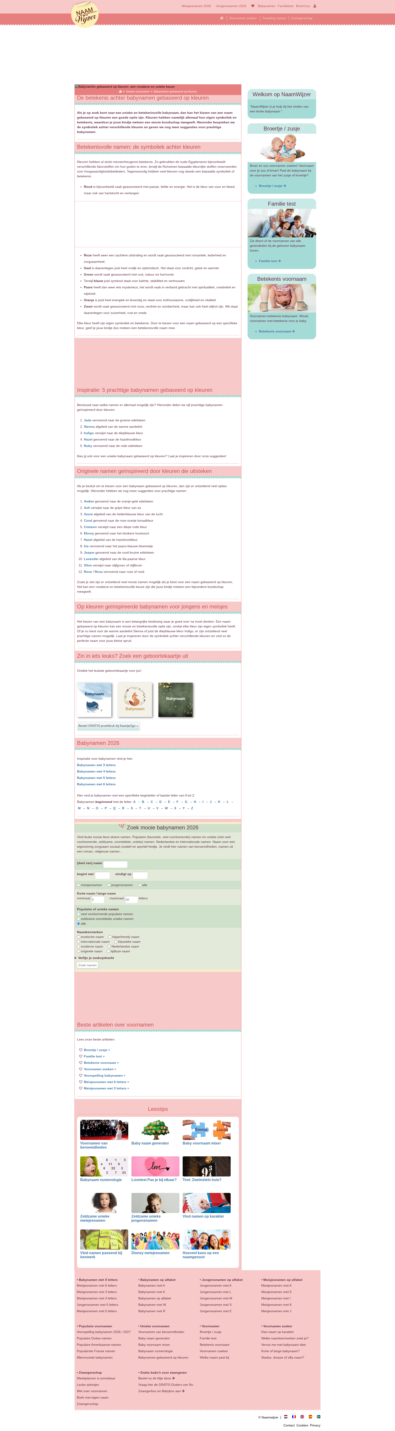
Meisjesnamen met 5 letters (97, 1311)
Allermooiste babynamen (95, 1357)
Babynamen (266, 6)
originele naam (91, 951)
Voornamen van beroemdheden (94, 1145)
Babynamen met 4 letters (96, 771)
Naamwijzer (85, 15)
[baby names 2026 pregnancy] (304, 1417)
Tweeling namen (274, 18)
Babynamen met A (151, 1285)
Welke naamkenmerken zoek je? (285, 1338)
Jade (87, 420)
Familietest (286, 6)
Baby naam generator (150, 1143)
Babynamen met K (151, 1292)
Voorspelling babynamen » (104, 1075)
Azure (88, 514)
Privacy (315, 1425)
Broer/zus (303, 6)
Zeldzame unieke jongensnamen (146, 1218)
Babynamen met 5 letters (96, 778)
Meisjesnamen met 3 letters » (106, 1088)
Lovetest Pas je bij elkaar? (154, 1180)
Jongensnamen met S (216, 1304)
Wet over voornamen (92, 1391)
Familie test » (94, 1056)
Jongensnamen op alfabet (222, 1280)
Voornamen (210, 1326)
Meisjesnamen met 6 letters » (106, 1082)
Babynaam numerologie (101, 1180)
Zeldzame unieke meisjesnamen (94, 1218)
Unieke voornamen (138, 91)
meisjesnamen (91, 885)
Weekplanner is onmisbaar (96, 1378)
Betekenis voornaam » (101, 1063)
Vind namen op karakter (203, 1216)
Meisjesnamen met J (276, 1311)
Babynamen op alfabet (158, 1280)
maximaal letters (129, 898)
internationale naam (95, 941)
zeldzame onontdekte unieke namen (106, 919)
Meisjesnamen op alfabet (282, 1280)
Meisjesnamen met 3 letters (97, 1292)
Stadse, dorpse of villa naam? (282, 1357)
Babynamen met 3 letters (96, 765)
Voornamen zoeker (243, 18)
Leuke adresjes (88, 1384)
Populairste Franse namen (96, 1351)
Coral (88, 520)
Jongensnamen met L (215, 1292)
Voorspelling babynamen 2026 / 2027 (104, 1332)
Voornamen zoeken (214, 1351)
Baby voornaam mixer (202, 1143)
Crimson (90, 527)
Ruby (88, 446)
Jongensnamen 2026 (231, 6)
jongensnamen (121, 885)
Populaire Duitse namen (94, 1338)
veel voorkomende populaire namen (106, 914)
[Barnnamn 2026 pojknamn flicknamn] (318, 1417)
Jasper (89, 552)
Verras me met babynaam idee (283, 1344)
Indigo (89, 433)
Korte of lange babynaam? (280, 1351)
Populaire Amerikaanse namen (99, 1344)
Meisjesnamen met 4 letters (97, 1298)
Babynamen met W (152, 1304)
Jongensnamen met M (216, 1298)
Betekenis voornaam (275, 331)
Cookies (303, 1425)
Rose (88, 571)
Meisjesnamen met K (276, 1304)
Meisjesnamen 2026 (196, 6)
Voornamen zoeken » (100, 1069)
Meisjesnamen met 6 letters (97, 1285)
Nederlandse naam (125, 946)
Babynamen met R (151, 1311)
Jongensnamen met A (215, 1285)
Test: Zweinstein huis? (202, 1180)
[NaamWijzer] (120, 91)
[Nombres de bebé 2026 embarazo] (312, 1417)
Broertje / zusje (271, 186)
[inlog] (314, 6)
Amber (89, 501)
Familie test (268, 261)
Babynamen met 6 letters (96, 784)
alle (144, 885)
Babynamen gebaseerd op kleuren (163, 1357)
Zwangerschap (301, 18)
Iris (86, 546)
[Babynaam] (94, 720)
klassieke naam (129, 941)
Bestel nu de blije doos (155, 1378)
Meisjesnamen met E (276, 1292)
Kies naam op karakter (277, 1332)
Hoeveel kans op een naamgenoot (201, 1255)
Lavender (91, 559)
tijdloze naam (120, 951)
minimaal (84, 898)
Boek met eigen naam (93, 1397)
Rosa (99, 571)
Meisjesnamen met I (276, 1298)
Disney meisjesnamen (150, 1253)
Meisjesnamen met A (276, 1285)
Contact (289, 1425)
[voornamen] (252, 6)
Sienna (89, 426)
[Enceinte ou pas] (295, 1417)
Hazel (88, 439)
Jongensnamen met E (216, 1311)
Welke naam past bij (214, 1357)
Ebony (89, 533)
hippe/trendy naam (125, 937)
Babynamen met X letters (98, 1280)
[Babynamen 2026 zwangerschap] (287, 1417)
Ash (87, 508)
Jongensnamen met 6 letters (97, 1304)
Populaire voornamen (95, 1326)
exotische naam (92, 937)
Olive (88, 565)
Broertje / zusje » (97, 1050)
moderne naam (91, 946)
